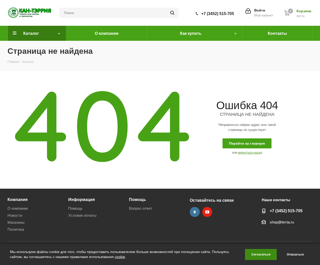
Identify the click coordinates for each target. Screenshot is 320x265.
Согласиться (260, 254)
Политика (16, 229)
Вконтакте (195, 212)
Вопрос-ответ (140, 208)
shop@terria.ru (282, 222)
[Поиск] (172, 13)
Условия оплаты (82, 215)
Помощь (75, 208)
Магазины (16, 222)
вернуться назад (250, 152)
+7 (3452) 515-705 (217, 14)
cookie (120, 257)
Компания (18, 199)
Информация (81, 199)
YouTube (207, 212)
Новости (15, 215)
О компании (18, 208)
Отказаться (295, 254)
